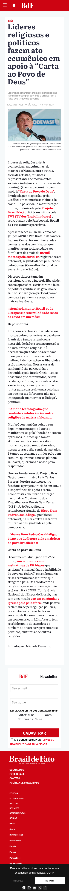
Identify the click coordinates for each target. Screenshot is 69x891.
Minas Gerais (15, 840)
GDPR (50, 872)
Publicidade (17, 773)
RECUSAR (18, 881)
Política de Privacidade (24, 782)
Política (14, 793)
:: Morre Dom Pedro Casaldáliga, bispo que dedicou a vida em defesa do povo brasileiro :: (34, 538)
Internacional (17, 798)
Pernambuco (15, 858)
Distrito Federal (16, 835)
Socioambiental (17, 813)
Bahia (12, 823)
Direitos (14, 803)
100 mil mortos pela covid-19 (29, 254)
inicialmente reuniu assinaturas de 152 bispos (27, 563)
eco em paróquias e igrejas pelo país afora (33, 600)
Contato (15, 778)
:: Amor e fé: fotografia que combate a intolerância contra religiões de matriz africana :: (31, 412)
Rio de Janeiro (16, 863)
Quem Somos (17, 769)
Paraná (13, 852)
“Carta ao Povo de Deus (35, 191)
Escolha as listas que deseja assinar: (34, 710)
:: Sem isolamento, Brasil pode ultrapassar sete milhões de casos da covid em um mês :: (33, 312)
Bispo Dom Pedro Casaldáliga (32, 512)
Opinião (13, 818)
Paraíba (13, 846)
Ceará (12, 829)
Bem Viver (14, 808)
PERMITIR (50, 881)
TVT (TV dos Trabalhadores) (29, 216)
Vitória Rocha (48, 104)
